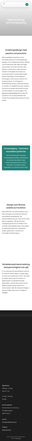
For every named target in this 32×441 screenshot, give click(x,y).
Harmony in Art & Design (9, 93)
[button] (26, 4)
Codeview (18, 438)
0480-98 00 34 (6, 430)
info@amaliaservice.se (9, 422)
